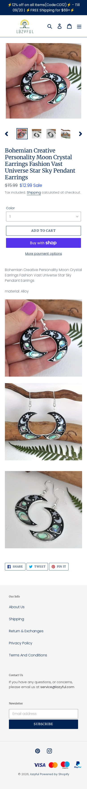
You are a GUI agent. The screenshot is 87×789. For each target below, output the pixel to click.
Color (10, 208)
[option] (22, 133)
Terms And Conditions (28, 655)
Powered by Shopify (54, 774)
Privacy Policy (20, 643)
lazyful (34, 774)
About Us (17, 606)
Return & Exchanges (26, 631)
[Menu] (79, 26)
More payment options (43, 253)
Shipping (34, 192)
